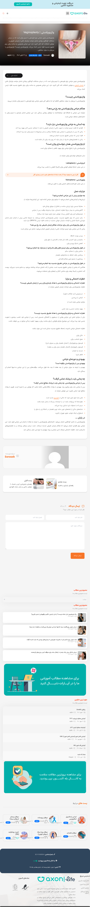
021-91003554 (39, 855)
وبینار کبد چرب (81, 754)
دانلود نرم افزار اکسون (85, 892)
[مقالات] (4, 600)
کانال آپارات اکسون (83, 881)
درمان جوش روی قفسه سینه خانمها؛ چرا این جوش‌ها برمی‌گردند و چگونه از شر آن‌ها (53, 627)
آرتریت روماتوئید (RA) (13, 833)
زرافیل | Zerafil (80, 710)
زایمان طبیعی (79, 85)
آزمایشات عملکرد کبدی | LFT (77, 728)
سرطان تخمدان (71, 833)
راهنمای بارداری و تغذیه (65, 485)
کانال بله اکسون (84, 884)
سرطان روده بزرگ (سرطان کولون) (42, 833)
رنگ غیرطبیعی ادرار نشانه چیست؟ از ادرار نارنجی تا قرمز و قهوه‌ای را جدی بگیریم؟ (54, 614)
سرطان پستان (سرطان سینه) (14, 818)
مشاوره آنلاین (85, 888)
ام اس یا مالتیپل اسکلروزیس (71, 818)
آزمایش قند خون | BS (79, 745)
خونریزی (56, 398)
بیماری (40, 55)
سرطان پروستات (43, 818)
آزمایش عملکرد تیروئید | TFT (77, 719)
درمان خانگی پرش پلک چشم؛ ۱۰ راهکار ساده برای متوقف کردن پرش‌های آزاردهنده (54, 652)
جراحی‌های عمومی (33, 55)
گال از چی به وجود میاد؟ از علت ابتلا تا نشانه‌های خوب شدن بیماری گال (55, 175)
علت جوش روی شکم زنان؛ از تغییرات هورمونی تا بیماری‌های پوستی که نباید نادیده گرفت (52, 640)
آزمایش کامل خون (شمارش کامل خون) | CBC (72, 737)
